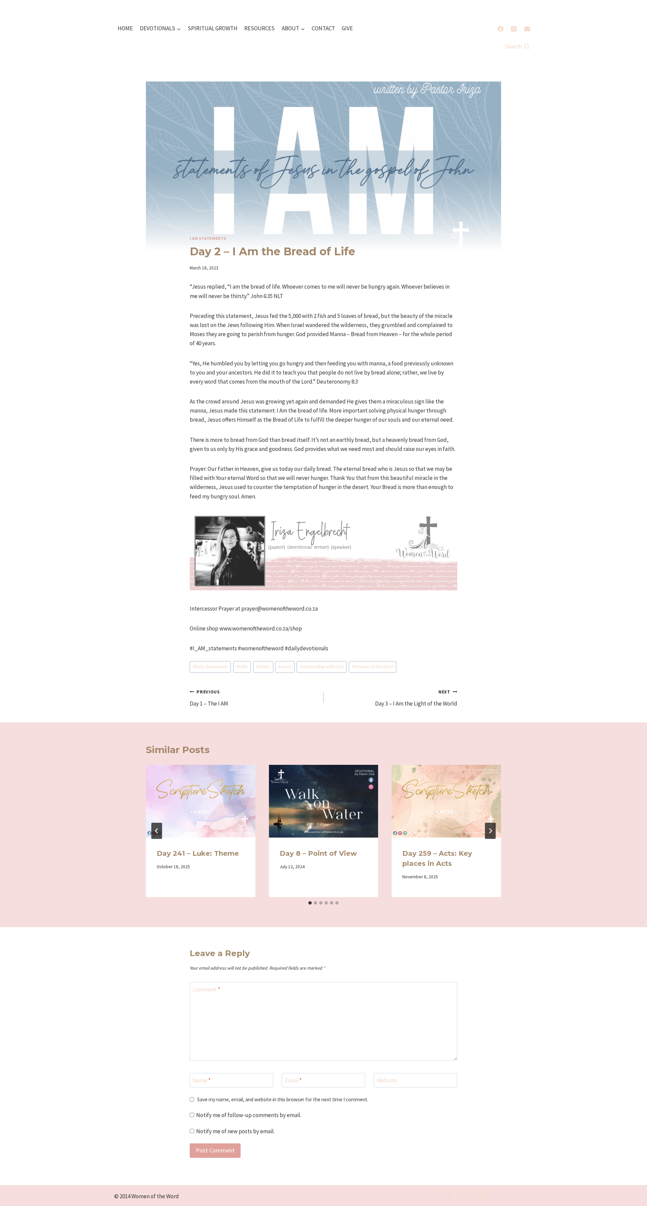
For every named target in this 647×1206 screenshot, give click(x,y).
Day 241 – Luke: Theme (198, 853)
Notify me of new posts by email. (235, 1131)
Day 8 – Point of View (318, 853)
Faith (242, 667)
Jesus (284, 667)
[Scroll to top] (630, 1196)
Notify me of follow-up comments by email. (248, 1115)
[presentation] (200, 801)
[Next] (490, 831)
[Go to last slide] (156, 831)
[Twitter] (466, 1194)
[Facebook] (500, 28)
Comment (206, 989)
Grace (263, 667)
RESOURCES (259, 28)
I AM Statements (208, 238)
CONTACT (323, 28)
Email (293, 1080)
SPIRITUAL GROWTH (213, 28)
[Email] (527, 28)
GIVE (347, 28)
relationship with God (321, 667)
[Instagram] (514, 28)
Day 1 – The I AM (209, 698)
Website (387, 1080)
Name (202, 1080)
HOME (125, 28)
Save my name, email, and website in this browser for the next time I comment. (282, 1099)
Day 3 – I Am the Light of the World (416, 698)
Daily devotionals (210, 667)
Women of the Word (372, 667)
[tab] (310, 903)
